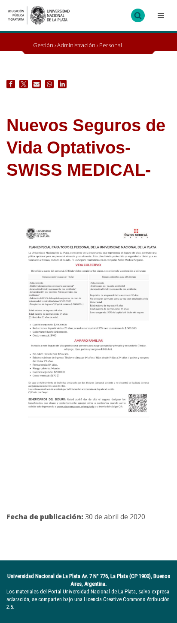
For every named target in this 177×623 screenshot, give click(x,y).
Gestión (43, 45)
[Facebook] (10, 84)
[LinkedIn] (62, 84)
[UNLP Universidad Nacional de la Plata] (38, 15)
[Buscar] (138, 15)
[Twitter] (23, 84)
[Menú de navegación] (160, 15)
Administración (76, 45)
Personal (110, 45)
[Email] (36, 84)
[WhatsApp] (49, 84)
